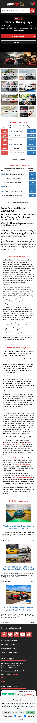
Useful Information (8, 648)
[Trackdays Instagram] (16, 637)
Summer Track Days (18, 36)
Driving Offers (18, 42)
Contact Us (14, 674)
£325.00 (31, 153)
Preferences (30, 716)
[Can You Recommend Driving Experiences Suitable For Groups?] (18, 553)
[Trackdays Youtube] (22, 637)
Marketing (20, 719)
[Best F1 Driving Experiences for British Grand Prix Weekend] (18, 594)
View (32, 174)
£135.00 (31, 135)
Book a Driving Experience (18, 202)
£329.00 (31, 140)
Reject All (6, 712)
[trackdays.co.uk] (15, 6)
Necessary (8, 716)
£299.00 (31, 144)
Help (3, 681)
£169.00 (31, 131)
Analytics (19, 716)
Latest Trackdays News (9, 640)
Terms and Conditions (9, 652)
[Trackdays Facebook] (4, 637)
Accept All (31, 712)
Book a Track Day (18, 159)
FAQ (2, 678)
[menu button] (3, 4)
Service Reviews (29, 694)
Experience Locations (9, 644)
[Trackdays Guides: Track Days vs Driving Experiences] (18, 511)
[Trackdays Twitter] (10, 637)
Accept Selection (18, 712)
